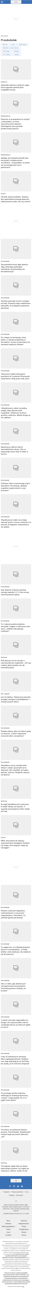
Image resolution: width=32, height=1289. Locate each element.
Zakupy (17, 54)
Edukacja (16, 51)
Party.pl (24, 1226)
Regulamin (7, 1192)
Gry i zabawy (6, 54)
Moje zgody (19, 1195)
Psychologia (6, 51)
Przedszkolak (5, 116)
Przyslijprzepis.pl (23, 1229)
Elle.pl (8, 1221)
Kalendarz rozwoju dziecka (10, 48)
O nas (26, 1192)
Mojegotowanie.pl (24, 1223)
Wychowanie (22, 44)
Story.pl (24, 1235)
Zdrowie (5, 44)
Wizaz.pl (23, 1232)
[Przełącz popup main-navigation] (2, 2)
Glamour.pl (24, 1221)
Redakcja (11, 1195)
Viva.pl (8, 1232)
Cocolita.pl (8, 1235)
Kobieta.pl (8, 1223)
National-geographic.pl (8, 1226)
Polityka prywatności (17, 1192)
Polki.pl (8, 1229)
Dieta (13, 44)
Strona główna (4, 36)
